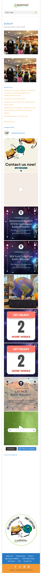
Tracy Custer (10, 27)
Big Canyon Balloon (12, 559)
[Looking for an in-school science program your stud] (21, 428)
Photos (30, 556)
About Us (9, 556)
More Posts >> (10, 121)
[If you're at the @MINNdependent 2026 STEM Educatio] (21, 292)
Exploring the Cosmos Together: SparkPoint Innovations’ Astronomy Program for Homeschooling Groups (19, 92)
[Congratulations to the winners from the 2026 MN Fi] (21, 257)
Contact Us (28, 561)
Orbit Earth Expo (28, 559)
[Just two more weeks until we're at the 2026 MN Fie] (21, 360)
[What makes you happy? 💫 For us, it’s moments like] (21, 155)
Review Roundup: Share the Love (16, 116)
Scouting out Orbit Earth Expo (14, 99)
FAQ (19, 561)
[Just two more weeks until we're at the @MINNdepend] (21, 326)
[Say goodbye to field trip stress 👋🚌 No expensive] (21, 189)
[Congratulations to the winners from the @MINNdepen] (21, 223)
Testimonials (20, 556)
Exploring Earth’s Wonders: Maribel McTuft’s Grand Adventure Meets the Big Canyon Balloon (20, 110)
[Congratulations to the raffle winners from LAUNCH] (21, 394)
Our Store (11, 561)
